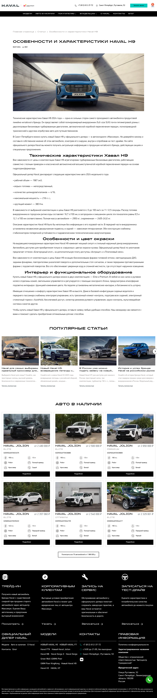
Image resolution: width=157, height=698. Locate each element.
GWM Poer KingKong (50, 664)
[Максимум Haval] (18, 5)
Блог (131, 14)
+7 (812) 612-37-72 (92, 645)
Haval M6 (45, 654)
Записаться (90, 624)
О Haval (105, 14)
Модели (27, 14)
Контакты (119, 14)
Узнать (47, 624)
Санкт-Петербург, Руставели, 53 (98, 654)
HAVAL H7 (55, 668)
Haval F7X (45, 649)
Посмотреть (11, 624)
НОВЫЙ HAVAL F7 (68, 645)
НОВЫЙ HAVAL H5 (49, 645)
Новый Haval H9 (68, 664)
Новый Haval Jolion (61, 649)
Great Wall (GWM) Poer (51, 659)
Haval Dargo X (57, 654)
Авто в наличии (45, 14)
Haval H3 (45, 668)
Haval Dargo (71, 654)
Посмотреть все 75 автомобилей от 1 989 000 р (78, 554)
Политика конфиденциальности (133, 645)
